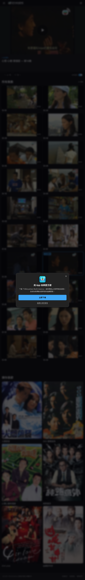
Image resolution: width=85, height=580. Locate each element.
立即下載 (42, 297)
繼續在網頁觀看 (42, 303)
